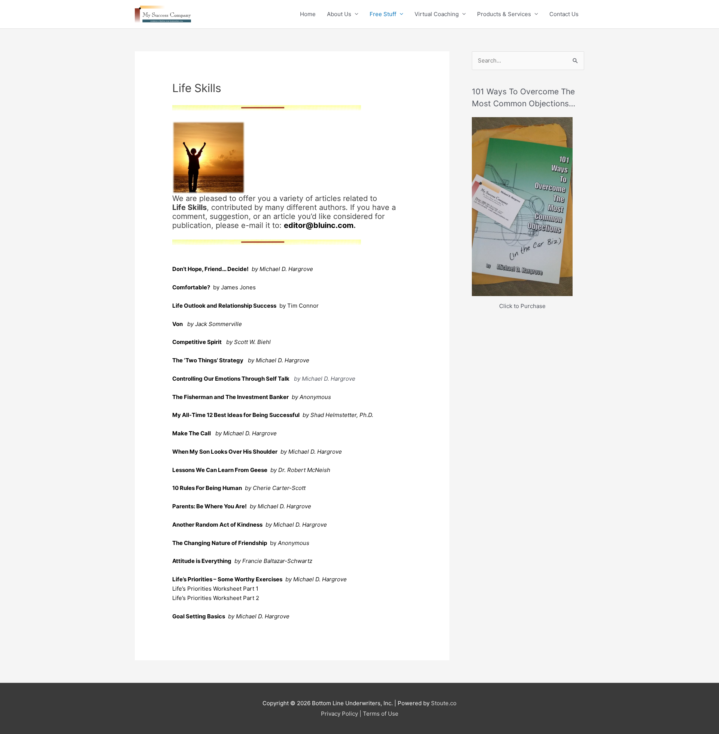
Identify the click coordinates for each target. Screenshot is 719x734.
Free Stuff (383, 14)
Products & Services (504, 14)
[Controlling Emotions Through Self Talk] (290, 378)
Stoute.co (443, 703)
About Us (339, 14)
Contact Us (564, 14)
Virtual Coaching (437, 14)
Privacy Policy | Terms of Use (359, 713)
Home (308, 14)
